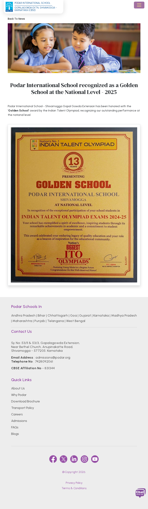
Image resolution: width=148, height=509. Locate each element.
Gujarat (85, 315)
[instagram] (84, 459)
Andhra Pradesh (23, 315)
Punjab (39, 321)
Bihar (41, 315)
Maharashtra (22, 321)
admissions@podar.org (53, 357)
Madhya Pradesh (124, 315)
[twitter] (63, 459)
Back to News (16, 18)
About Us (18, 388)
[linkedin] (74, 459)
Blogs (15, 434)
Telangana (55, 321)
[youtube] (95, 459)
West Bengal (75, 321)
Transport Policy (22, 408)
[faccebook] (53, 459)
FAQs (14, 427)
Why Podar (19, 395)
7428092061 (44, 361)
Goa (73, 315)
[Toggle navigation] (139, 5)
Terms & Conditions (74, 488)
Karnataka (101, 315)
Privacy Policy (74, 482)
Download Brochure (25, 401)
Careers (17, 414)
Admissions (19, 421)
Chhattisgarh (58, 315)
